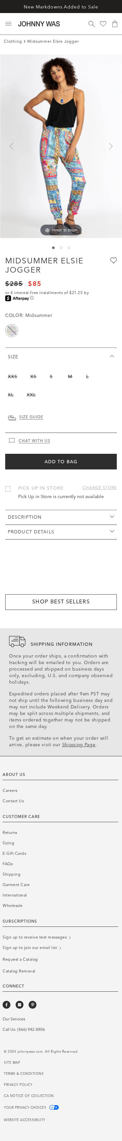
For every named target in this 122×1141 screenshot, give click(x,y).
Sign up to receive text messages (35, 937)
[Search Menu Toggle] (91, 24)
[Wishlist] (103, 24)
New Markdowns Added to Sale (61, 7)
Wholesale (13, 905)
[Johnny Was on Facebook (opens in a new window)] (6, 1005)
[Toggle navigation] (8, 23)
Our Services (14, 1019)
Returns (10, 832)
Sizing (8, 843)
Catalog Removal (19, 971)
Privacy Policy (18, 1085)
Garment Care (16, 884)
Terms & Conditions (24, 1074)
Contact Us (13, 801)
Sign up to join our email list (30, 947)
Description (25, 517)
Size (13, 357)
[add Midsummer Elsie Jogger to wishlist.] (113, 260)
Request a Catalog (20, 959)
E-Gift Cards (14, 853)
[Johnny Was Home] (39, 23)
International (15, 895)
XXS (12, 376)
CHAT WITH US (34, 440)
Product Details (31, 532)
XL (11, 395)
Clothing (13, 41)
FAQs (8, 864)
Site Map (12, 1063)
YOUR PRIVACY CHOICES (25, 1108)
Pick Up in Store (40, 488)
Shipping (11, 874)
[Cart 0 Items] (115, 24)
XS (33, 376)
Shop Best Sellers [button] (61, 602)
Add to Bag (61, 462)
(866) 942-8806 (31, 1029)
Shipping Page (79, 745)
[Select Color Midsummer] (11, 330)
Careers (10, 790)
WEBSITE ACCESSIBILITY (25, 1120)
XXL (31, 395)
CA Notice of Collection (29, 1096)
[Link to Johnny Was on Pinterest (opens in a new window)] (32, 1005)
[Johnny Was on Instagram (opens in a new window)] (19, 1005)
